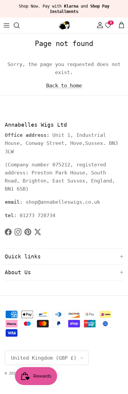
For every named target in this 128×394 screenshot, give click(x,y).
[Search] (19, 25)
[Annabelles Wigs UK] (64, 25)
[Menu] (6, 25)
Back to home (64, 85)
